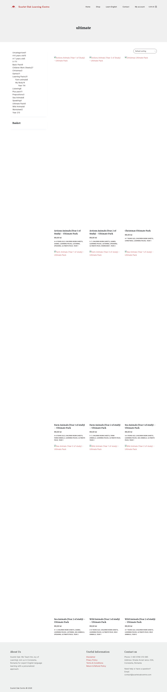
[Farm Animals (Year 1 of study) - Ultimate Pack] (70, 335)
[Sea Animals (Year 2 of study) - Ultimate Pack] (70, 530)
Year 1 (76, 246)
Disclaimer (90, 657)
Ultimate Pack (67, 246)
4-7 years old (130, 238)
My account (140, 7)
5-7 (91, 241)
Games (56, 244)
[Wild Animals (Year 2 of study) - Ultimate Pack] (141, 530)
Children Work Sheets (74, 241)
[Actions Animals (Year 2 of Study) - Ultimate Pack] (105, 141)
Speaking (57, 246)
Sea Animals (142, 438)
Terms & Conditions (94, 663)
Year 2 (113, 246)
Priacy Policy (91, 660)
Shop (98, 7)
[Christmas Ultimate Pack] (141, 141)
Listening (76, 244)
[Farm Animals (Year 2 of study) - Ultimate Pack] (105, 335)
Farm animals (59, 438)
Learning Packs (66, 244)
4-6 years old (59, 241)
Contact (126, 7)
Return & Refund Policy (96, 666)
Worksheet (105, 246)
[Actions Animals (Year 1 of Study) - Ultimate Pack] (70, 141)
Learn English (111, 7)
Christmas (129, 241)
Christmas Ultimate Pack (138, 231)
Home (88, 7)
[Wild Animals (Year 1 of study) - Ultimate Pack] (105, 530)
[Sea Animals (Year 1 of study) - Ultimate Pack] (141, 335)
